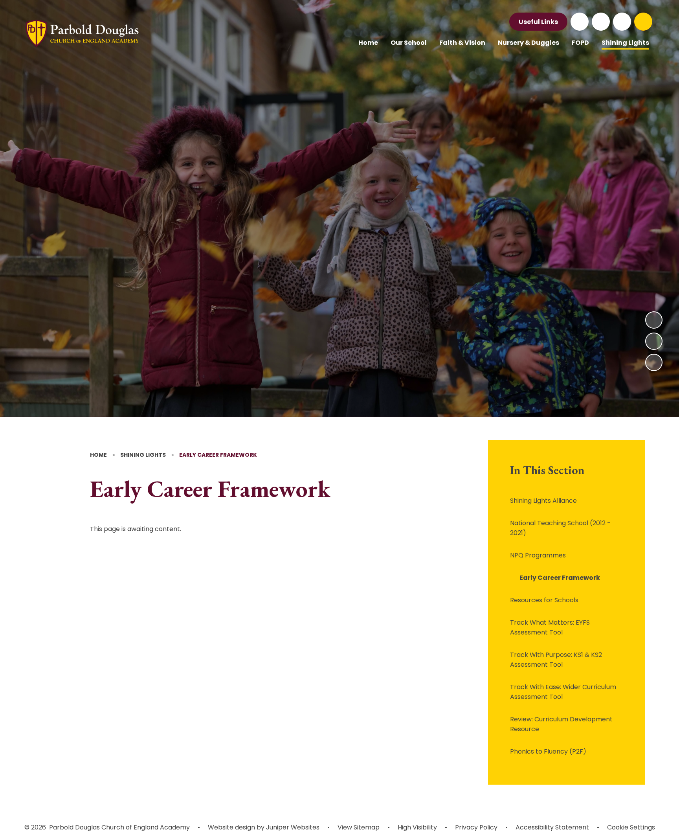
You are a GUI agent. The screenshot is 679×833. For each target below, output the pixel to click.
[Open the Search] (643, 22)
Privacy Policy (476, 827)
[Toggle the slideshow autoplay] (653, 362)
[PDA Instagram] (601, 22)
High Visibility (417, 827)
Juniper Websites (291, 827)
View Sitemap (359, 827)
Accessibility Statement (552, 827)
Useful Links (538, 21)
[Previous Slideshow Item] (653, 341)
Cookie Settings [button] (631, 827)
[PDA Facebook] (580, 22)
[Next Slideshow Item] (653, 320)
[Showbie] (622, 22)
